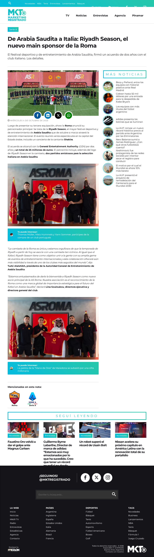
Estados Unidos (54, 523)
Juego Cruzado (136, 538)
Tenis (45, 3)
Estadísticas (16, 531)
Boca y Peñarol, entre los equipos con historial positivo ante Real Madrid (129, 86)
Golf (88, 538)
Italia (48, 527)
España (49, 519)
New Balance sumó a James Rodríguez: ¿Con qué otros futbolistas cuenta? (129, 143)
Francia (50, 538)
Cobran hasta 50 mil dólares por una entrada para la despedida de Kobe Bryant (129, 97)
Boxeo (89, 535)
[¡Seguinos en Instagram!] (107, 477)
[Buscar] (10, 3)
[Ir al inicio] (17, 15)
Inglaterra (51, 515)
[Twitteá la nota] (58, 115)
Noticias (81, 15)
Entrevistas (55, 3)
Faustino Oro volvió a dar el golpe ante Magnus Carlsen (22, 445)
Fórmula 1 (133, 535)
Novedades (30, 3)
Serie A (13, 29)
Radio (13, 523)
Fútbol (89, 512)
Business (133, 515)
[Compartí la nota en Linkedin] (48, 115)
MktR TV (14, 519)
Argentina (51, 512)
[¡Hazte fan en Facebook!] (85, 477)
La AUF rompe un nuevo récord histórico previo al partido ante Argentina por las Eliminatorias (129, 132)
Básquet (81, 3)
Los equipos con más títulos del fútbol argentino (127, 109)
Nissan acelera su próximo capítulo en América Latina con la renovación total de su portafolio (130, 448)
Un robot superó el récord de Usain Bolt (93, 443)
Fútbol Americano (95, 531)
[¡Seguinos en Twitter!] (96, 477)
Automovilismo (94, 523)
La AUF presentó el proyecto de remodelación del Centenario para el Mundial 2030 (126, 180)
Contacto (15, 538)
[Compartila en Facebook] (37, 115)
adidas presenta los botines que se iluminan (129, 120)
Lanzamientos (68, 3)
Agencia (120, 15)
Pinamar (137, 15)
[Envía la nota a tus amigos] (69, 115)
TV (67, 15)
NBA (39, 3)
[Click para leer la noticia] (108, 86)
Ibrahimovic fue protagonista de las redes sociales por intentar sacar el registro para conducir (130, 155)
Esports (90, 527)
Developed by (13, 548)
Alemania (51, 531)
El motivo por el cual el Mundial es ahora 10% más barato (128, 168)
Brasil (49, 535)
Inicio (13, 512)
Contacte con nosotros (115, 552)
